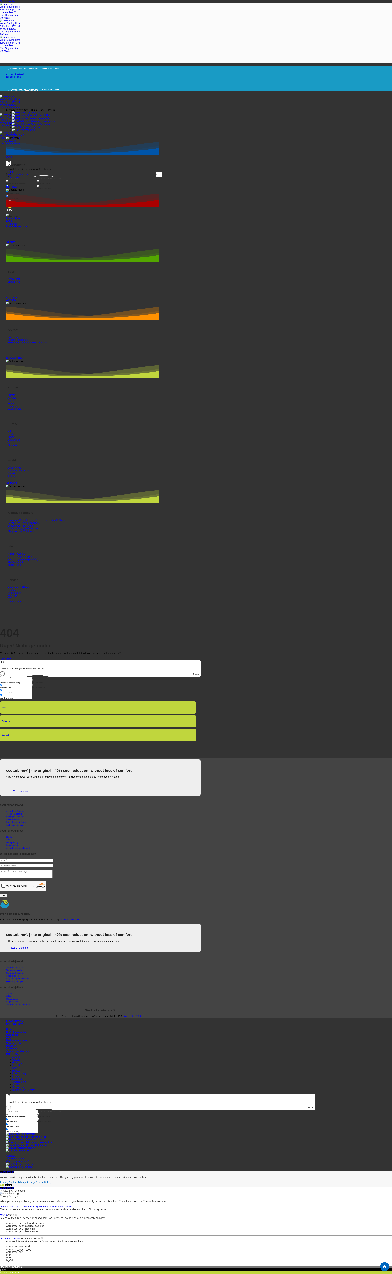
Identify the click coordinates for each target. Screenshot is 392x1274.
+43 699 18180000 (70, 919)
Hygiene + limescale (35, 115)
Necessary (6, 1206)
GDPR (3, 1215)
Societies (11, 1048)
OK (2, 1185)
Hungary (17, 1070)
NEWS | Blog (13, 77)
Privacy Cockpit (8, 1182)
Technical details (15, 1158)
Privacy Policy (48, 1206)
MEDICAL (11, 187)
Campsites (12, 1035)
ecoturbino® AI (15, 74)
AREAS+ (11, 300)
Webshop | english (23, 1164)
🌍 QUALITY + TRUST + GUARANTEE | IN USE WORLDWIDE (42, 69)
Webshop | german (23, 1166)
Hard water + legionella (36, 118)
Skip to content (8, 1)
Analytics (17, 1206)
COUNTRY (12, 1054)
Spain (15, 1084)
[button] (103, 110)
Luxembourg (19, 1073)
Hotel (9, 1029)
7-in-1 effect (30, 112)
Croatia (16, 1059)
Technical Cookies (10, 1238)
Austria (16, 1057)
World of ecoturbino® (17, 1161)
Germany (17, 1062)
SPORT (10, 242)
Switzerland (18, 1087)
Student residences (17, 1051)
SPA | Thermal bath (17, 1032)
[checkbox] (21, 182)
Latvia (15, 1076)
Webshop (29, 130)
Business (30, 127)
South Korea (19, 1081)
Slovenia (17, 1079)
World (4, 707)
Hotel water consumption (41, 121)
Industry (11, 1046)
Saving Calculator (41, 124)
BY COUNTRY (14, 358)
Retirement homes (16, 1040)
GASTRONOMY (15, 135)
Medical (10, 1037)
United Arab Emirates (23, 1090)
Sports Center (14, 1043)
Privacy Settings (26, 1182)
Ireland (16, 1065)
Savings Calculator (15, 816)
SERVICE (11, 483)
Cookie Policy (43, 1182)
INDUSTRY (12, 297)
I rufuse (8, 1185)
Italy (14, 1068)
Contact (5, 735)
